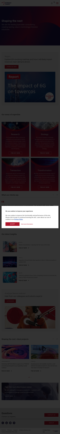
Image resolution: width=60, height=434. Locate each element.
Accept (12, 224)
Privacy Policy (18, 219)
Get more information (27, 224)
